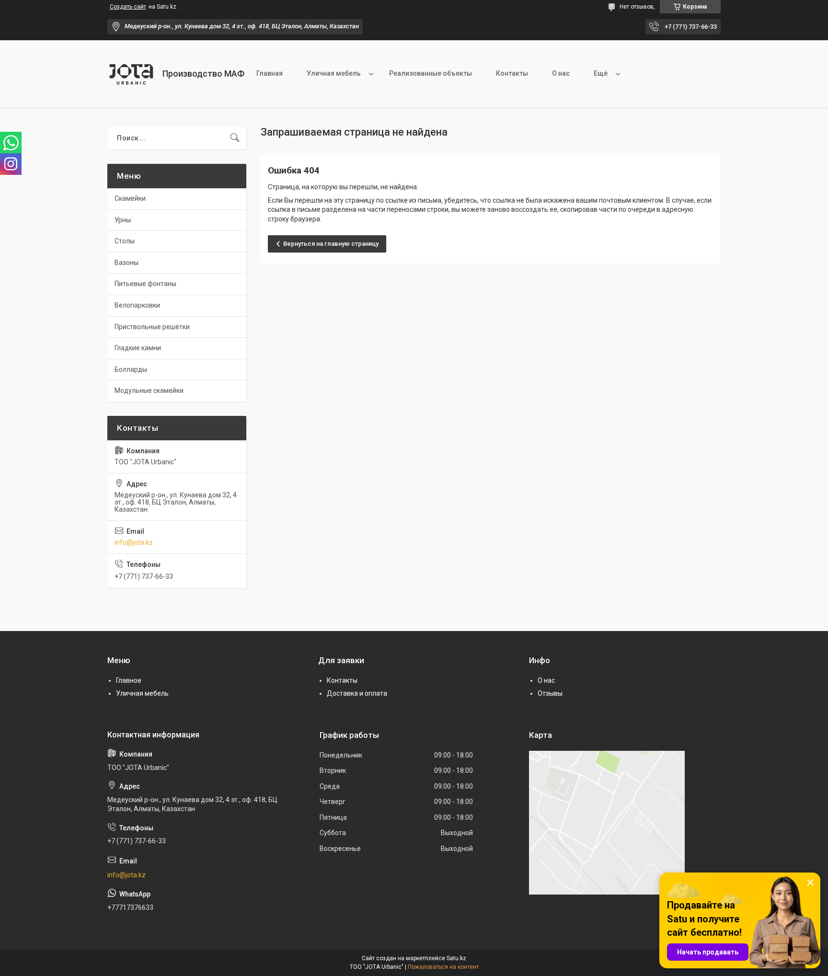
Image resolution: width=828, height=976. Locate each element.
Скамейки (130, 198)
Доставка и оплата (357, 693)
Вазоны (126, 262)
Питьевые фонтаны (145, 283)
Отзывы (550, 693)
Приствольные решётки (152, 327)
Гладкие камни (138, 348)
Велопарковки (137, 305)
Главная (269, 73)
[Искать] (234, 137)
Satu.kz (456, 958)
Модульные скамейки (149, 390)
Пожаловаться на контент (443, 967)
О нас (561, 73)
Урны (123, 220)
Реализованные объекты (430, 73)
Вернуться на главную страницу (331, 243)
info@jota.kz (134, 542)
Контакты (512, 73)
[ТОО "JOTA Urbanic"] (131, 74)
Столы (125, 241)
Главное (128, 680)
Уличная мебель (334, 73)
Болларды (131, 369)
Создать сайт (128, 6)
